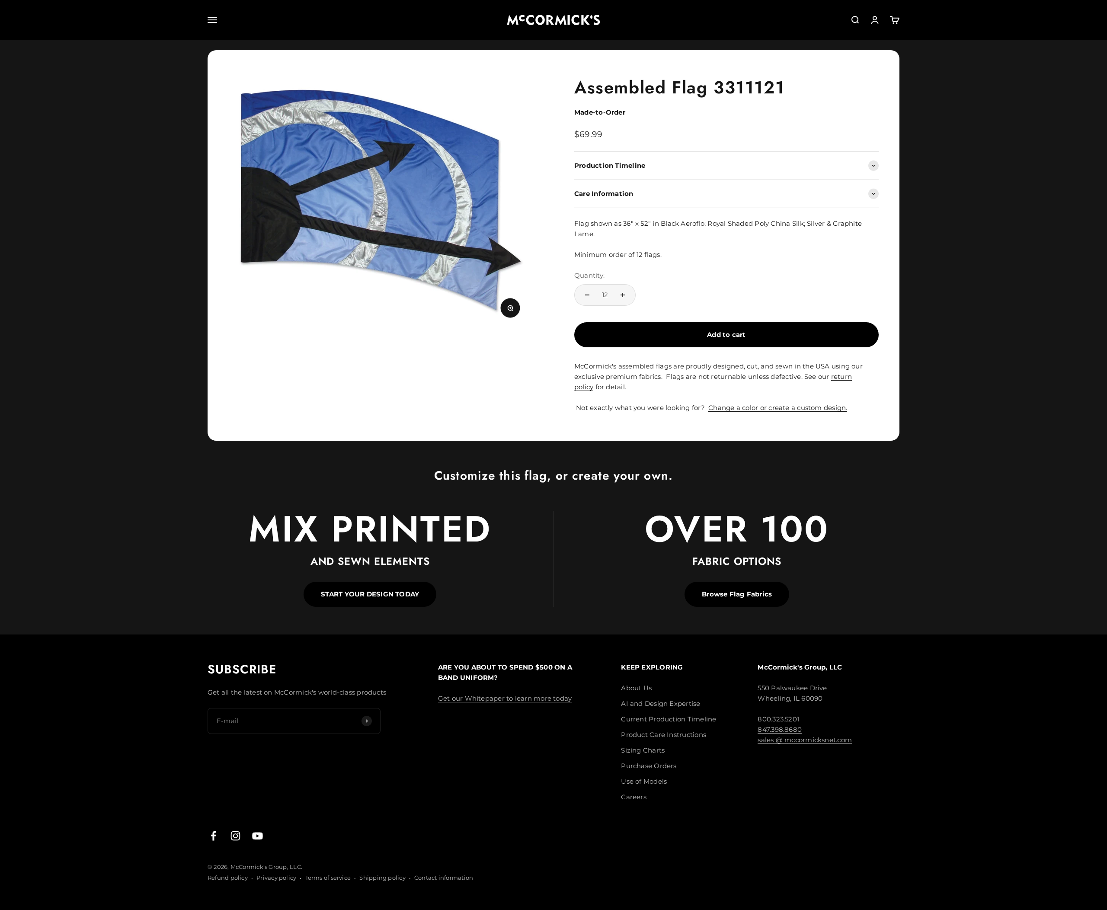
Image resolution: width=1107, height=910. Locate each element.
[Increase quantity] (622, 295)
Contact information (443, 877)
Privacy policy (276, 877)
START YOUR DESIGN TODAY (370, 594)
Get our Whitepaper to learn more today (505, 698)
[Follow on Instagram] (235, 836)
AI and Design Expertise (660, 703)
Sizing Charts (643, 750)
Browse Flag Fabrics (737, 594)
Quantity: (589, 275)
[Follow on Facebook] (213, 836)
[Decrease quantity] (587, 295)
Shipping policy (382, 877)
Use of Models (644, 781)
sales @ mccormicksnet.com (805, 740)
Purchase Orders (648, 766)
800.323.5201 (778, 719)
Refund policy (228, 877)
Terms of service (328, 877)
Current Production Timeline (668, 719)
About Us (636, 688)
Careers (633, 797)
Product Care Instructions (663, 735)
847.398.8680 (780, 729)
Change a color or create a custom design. (777, 408)
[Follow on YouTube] (257, 836)
